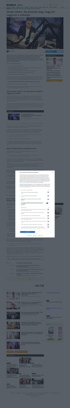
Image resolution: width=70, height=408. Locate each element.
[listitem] (35, 190)
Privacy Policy (41, 235)
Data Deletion (29, 235)
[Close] (53, 172)
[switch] (47, 192)
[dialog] (35, 204)
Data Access (35, 235)
